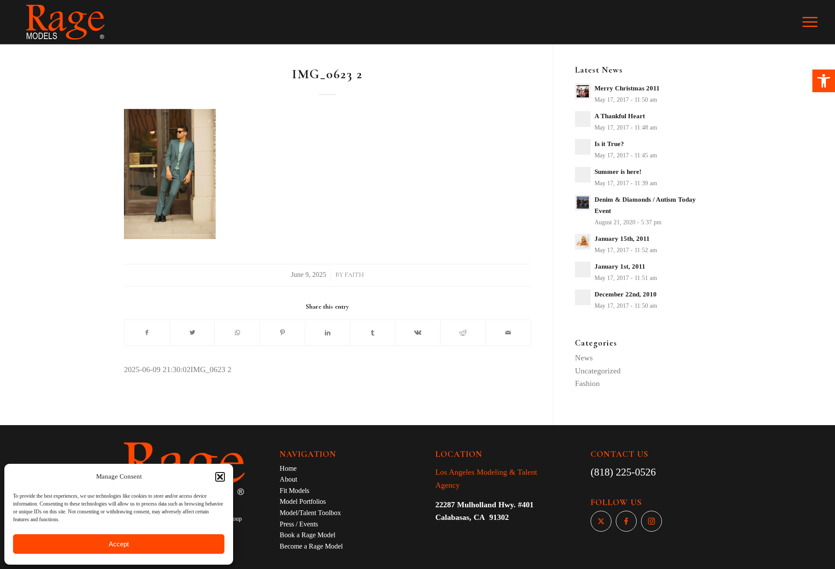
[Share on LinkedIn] (327, 333)
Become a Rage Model (311, 546)
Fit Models (294, 490)
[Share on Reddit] (463, 333)
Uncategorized (598, 370)
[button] (823, 81)
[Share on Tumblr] (373, 333)
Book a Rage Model (307, 535)
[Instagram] (651, 521)
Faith (354, 275)
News (584, 357)
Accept (119, 544)
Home (288, 468)
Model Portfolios (303, 501)
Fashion (587, 383)
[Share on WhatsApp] (237, 333)
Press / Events (299, 524)
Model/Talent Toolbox (310, 512)
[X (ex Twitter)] (601, 521)
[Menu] (816, 22)
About (288, 479)
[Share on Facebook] (147, 333)
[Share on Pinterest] (282, 333)
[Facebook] (626, 521)
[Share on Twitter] (192, 333)
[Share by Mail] (508, 333)
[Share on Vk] (417, 333)
